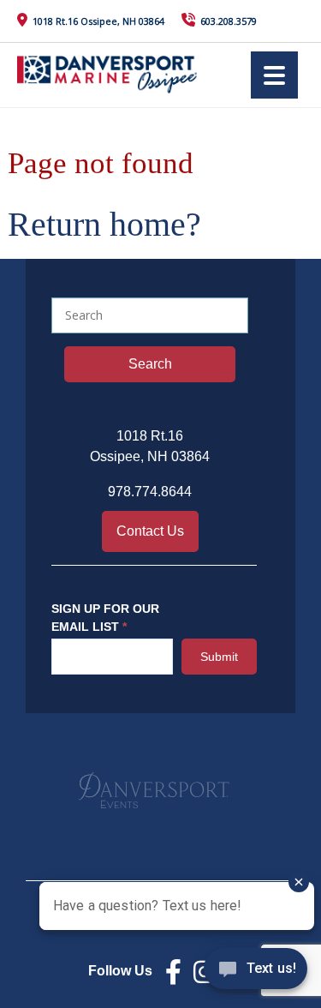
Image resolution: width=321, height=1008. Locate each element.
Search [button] (150, 364)
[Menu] (274, 75)
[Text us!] (255, 973)
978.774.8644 (150, 491)
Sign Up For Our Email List (105, 617)
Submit (219, 656)
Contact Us (150, 531)
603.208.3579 (228, 21)
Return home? (104, 224)
